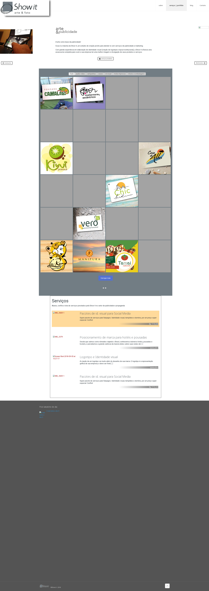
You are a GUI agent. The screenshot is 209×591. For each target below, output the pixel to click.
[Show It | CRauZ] (27, 10)
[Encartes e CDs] (122, 224)
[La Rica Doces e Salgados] (56, 256)
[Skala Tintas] (56, 191)
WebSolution (199, 63)
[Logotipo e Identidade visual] (105, 362)
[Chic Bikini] (122, 191)
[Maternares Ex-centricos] (89, 93)
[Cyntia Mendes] (56, 126)
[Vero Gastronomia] (89, 224)
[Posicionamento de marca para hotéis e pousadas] (105, 343)
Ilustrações (8, 63)
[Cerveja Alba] (155, 224)
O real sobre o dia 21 (52, 411)
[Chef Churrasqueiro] (89, 126)
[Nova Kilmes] (155, 256)
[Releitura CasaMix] (89, 191)
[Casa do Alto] (155, 158)
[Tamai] (122, 256)
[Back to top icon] (167, 586)
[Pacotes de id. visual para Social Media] (105, 319)
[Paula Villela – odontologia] (122, 126)
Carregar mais (105, 278)
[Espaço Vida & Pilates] (56, 224)
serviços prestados (106, 58)
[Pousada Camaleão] (56, 93)
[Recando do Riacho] (155, 126)
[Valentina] (155, 191)
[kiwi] (56, 158)
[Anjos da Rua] (122, 158)
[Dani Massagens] (155, 93)
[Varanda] (89, 158)
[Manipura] (89, 256)
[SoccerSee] (122, 93)
